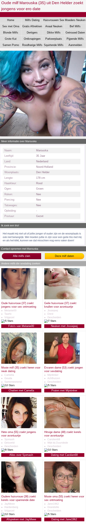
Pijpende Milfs (75, 38)
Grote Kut (10, 38)
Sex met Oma (10, 26)
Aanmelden (75, 45)
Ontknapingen (32, 38)
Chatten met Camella (21, 390)
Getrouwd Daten (75, 32)
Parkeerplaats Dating (53, 39)
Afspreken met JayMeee (21, 519)
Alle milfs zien (21, 256)
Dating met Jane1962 (64, 519)
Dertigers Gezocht (32, 33)
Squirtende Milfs (53, 45)
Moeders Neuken (75, 20)
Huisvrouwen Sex (53, 20)
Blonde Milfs (10, 32)
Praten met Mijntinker (64, 390)
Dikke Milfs (54, 32)
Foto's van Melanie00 (21, 326)
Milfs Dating (32, 20)
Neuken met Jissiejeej (64, 326)
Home (10, 20)
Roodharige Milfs (32, 45)
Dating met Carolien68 (64, 454)
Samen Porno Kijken (11, 45)
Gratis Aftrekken (32, 26)
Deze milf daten (64, 256)
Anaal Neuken (53, 26)
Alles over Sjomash (21, 454)
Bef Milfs (75, 26)
